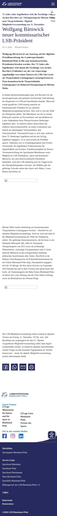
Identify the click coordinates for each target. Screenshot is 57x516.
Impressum (7, 500)
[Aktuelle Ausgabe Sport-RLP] (53, 19)
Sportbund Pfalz (9, 468)
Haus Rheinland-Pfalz (11, 477)
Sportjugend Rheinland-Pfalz (14, 452)
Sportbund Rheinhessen (12, 472)
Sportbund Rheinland (11, 464)
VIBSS (5, 493)
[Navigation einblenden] (53, 4)
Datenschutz (8, 504)
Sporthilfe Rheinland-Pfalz (13, 481)
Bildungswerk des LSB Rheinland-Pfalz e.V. (21, 485)
